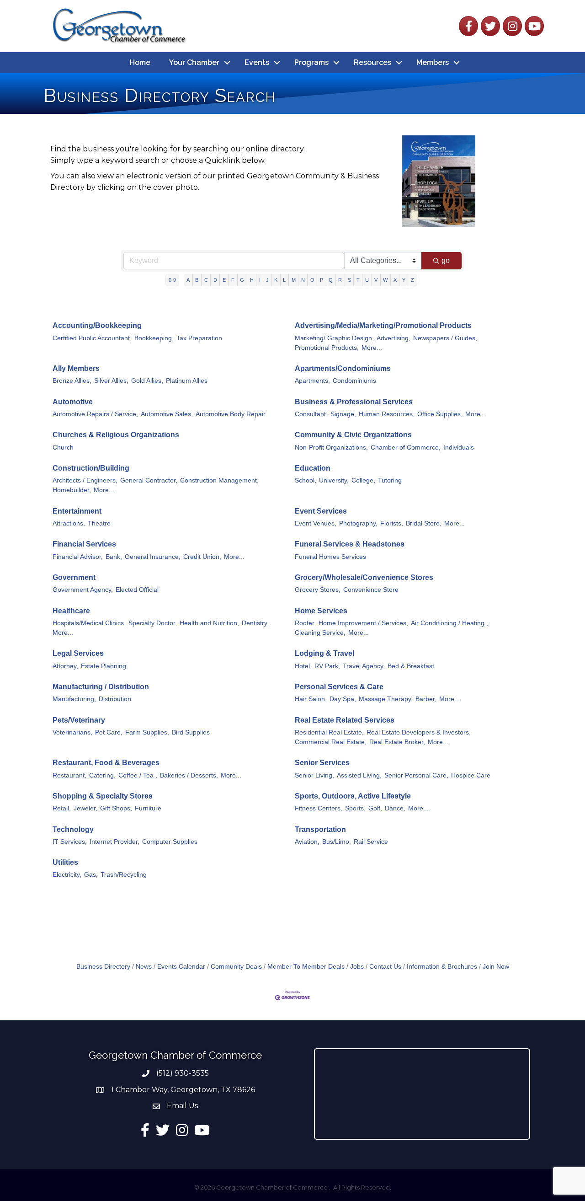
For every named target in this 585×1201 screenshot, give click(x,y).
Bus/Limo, (336, 841)
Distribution (115, 699)
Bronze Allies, (72, 380)
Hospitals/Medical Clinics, (89, 623)
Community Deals (236, 966)
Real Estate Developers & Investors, (419, 732)
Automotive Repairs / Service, (95, 414)
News (144, 966)
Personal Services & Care (339, 687)
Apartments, (312, 380)
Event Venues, (315, 523)
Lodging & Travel (324, 653)
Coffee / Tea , (137, 775)
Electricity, (67, 874)
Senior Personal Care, (416, 775)
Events (257, 62)
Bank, (114, 556)
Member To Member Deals (306, 966)
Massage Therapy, (386, 699)
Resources (372, 62)
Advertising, (393, 338)
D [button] (215, 280)
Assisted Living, (359, 775)
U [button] (367, 280)
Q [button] (331, 280)
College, (363, 480)
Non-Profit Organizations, (331, 447)
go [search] (445, 260)
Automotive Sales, (167, 414)
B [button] (196, 280)
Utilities (65, 862)
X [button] (395, 280)
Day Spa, (343, 699)
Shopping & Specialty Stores (103, 796)
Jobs (357, 966)
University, (334, 480)
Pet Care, (108, 732)
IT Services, (70, 841)
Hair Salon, (311, 699)
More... (372, 347)
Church (63, 447)
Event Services (321, 511)
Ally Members (76, 368)
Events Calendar (181, 966)
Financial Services (84, 544)
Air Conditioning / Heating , (449, 623)
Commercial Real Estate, (331, 742)
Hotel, (303, 666)
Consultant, (311, 414)
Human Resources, (387, 414)
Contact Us (385, 966)
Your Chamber (194, 62)
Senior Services (322, 763)
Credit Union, (202, 556)
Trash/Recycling (124, 874)
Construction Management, (219, 480)
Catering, (102, 775)
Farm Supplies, (147, 732)
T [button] (358, 280)
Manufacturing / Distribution (101, 687)
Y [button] (403, 280)
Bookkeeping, (154, 338)
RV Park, (327, 666)
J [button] (267, 280)
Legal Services (78, 653)
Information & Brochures (442, 966)
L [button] (284, 280)
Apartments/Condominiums (343, 368)
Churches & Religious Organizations (116, 435)
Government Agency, (83, 589)
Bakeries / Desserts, (189, 775)
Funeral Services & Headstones (349, 544)
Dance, (395, 808)
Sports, (355, 808)
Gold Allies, (147, 380)
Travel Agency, (364, 666)
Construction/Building (91, 468)
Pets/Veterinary (79, 720)
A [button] (188, 280)
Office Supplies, (440, 414)
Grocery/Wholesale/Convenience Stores (364, 577)
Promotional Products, (327, 347)
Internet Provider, (114, 841)
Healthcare (71, 611)
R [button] (340, 280)
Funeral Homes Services (330, 556)
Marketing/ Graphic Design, (334, 338)
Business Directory (103, 966)
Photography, (358, 523)
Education (312, 468)
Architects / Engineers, (85, 480)
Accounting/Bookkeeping (97, 325)
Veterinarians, (72, 732)
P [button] (321, 280)
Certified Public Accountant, (92, 338)
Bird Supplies (191, 732)
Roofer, (305, 623)
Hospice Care (470, 775)
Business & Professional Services (354, 402)
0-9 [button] (172, 280)
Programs (311, 62)
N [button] (303, 280)
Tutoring (390, 480)
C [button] (206, 280)
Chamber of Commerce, (406, 447)
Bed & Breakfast (411, 666)
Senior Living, (314, 775)
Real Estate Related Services (344, 720)
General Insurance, (153, 556)
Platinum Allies (186, 380)
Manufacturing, (74, 699)
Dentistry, (255, 623)
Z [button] (412, 280)
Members (432, 62)
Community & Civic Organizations (353, 435)
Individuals (458, 447)
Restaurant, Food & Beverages (106, 763)
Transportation (320, 829)
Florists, (391, 523)
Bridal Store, (423, 523)
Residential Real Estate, (329, 732)
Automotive (73, 402)
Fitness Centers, (318, 808)
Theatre (99, 523)
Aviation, (307, 841)
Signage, (343, 414)
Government (74, 577)
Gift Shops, (116, 808)
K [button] (275, 280)
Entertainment (77, 511)
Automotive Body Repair (231, 414)
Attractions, (69, 523)
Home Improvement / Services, (363, 623)
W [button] (385, 280)
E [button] (224, 280)
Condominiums (354, 380)
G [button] (242, 280)
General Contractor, (148, 480)
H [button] (252, 280)
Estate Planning (103, 666)
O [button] (312, 280)
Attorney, (65, 666)
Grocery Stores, (317, 589)
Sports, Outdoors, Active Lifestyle (353, 796)
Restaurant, (69, 775)
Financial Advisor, (78, 556)
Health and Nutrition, (209, 623)
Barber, (425, 699)
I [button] (260, 280)
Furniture (148, 808)
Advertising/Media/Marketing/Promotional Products (383, 325)
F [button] (232, 280)
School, (305, 480)
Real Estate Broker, (397, 742)
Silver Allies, (111, 380)
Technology (73, 829)
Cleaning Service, (320, 632)
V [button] (376, 280)
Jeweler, (85, 808)
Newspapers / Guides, (445, 338)
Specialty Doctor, (152, 623)
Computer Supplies (169, 841)
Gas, (91, 874)
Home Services (321, 611)
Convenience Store (371, 589)
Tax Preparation (199, 338)
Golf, (375, 808)
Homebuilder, (72, 490)
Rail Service (371, 841)
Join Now (496, 966)
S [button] (349, 280)
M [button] (294, 280)
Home (140, 62)
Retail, (62, 808)
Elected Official (137, 589)
